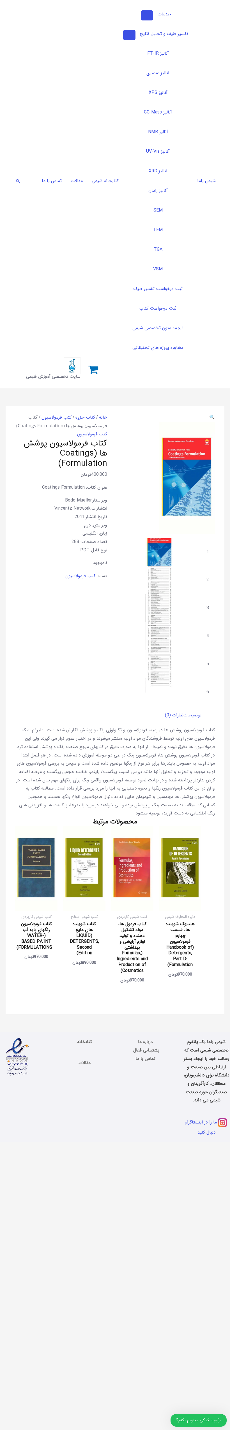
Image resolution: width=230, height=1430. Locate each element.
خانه (103, 417)
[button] (17, 181)
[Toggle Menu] (147, 15)
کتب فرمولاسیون (57, 417)
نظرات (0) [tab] (174, 715)
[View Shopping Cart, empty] (93, 370)
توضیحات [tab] (192, 715)
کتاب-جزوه (85, 417)
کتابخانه (84, 1041)
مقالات (85, 1062)
